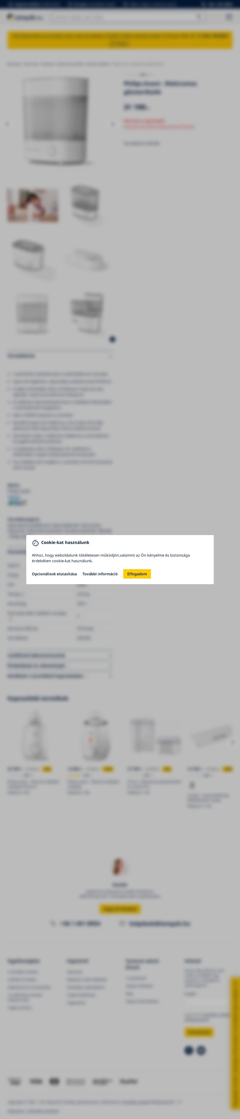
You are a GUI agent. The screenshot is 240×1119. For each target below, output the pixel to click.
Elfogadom (137, 573)
